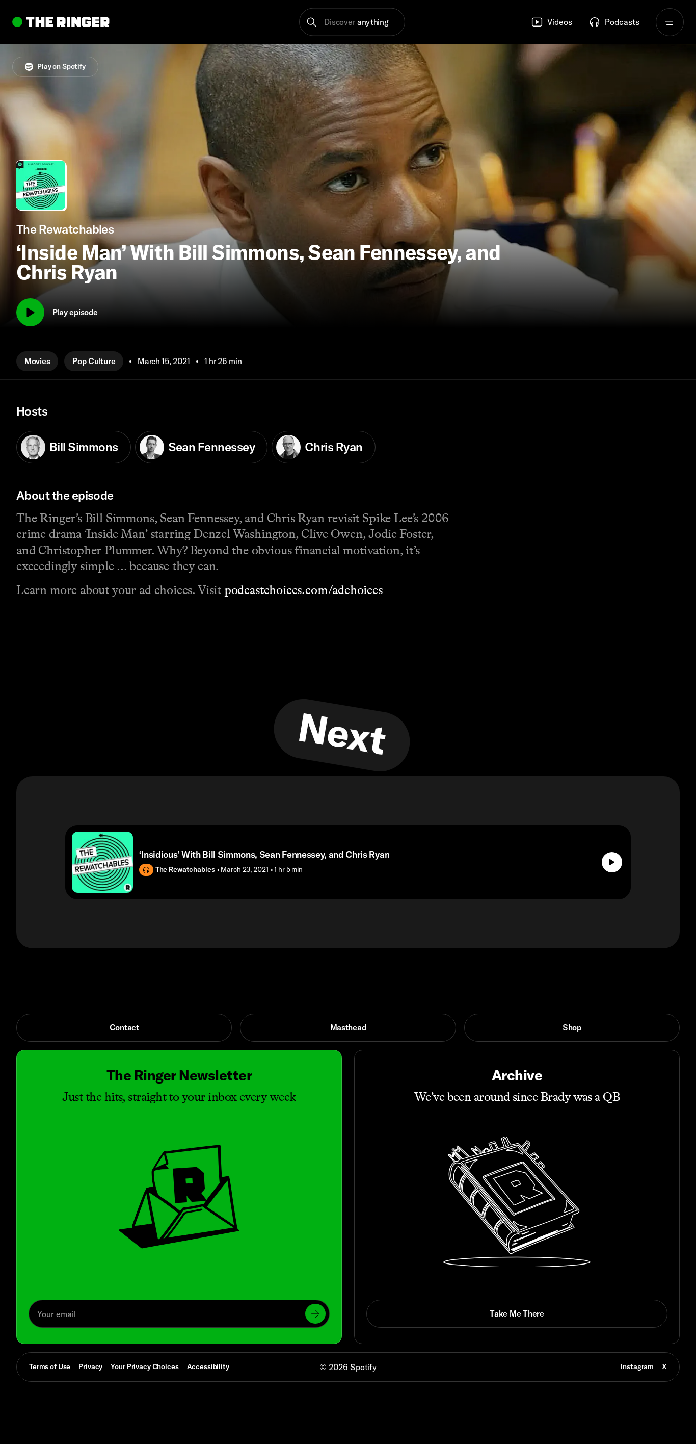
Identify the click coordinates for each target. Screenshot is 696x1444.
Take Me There (517, 1313)
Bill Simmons (83, 446)
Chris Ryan (334, 446)
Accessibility (208, 1366)
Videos (559, 22)
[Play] (30, 312)
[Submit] (315, 1314)
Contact (124, 1027)
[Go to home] (61, 22)
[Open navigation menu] (670, 22)
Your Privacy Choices (144, 1367)
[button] (352, 22)
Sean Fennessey (211, 446)
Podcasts (622, 22)
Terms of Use (49, 1366)
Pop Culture (93, 361)
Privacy (90, 1366)
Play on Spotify (61, 66)
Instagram (637, 1366)
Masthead (348, 1027)
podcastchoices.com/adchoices (303, 590)
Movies (37, 361)
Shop (572, 1027)
